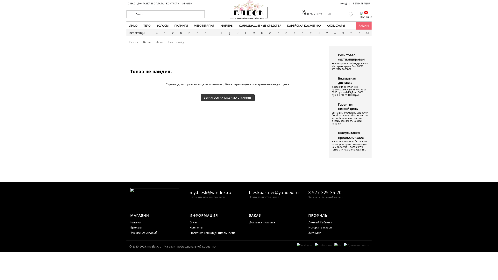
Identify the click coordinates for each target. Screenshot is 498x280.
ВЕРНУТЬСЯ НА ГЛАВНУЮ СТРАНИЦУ (228, 97)
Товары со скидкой (143, 232)
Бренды (136, 227)
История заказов (320, 227)
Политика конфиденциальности (212, 233)
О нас (193, 222)
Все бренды (137, 33)
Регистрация (361, 3)
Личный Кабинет (320, 222)
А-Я (367, 33)
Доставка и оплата (262, 222)
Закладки (314, 232)
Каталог (135, 222)
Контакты (196, 227)
